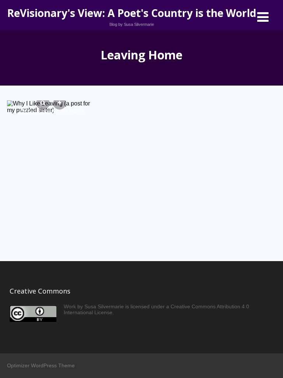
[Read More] (59, 103)
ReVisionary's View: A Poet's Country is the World (131, 13)
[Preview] (43, 103)
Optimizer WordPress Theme (41, 365)
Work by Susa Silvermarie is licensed (107, 306)
